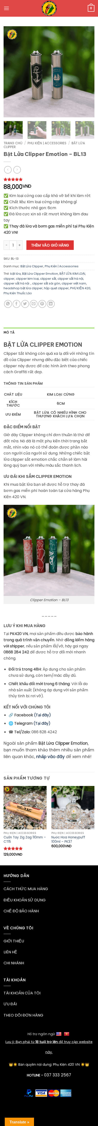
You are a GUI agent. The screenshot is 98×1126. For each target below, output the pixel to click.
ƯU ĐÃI (10, 1004)
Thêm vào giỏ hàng (50, 245)
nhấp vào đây (50, 756)
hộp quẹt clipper (56, 288)
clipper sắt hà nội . (17, 283)
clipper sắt (48, 279)
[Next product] (7, 169)
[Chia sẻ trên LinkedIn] (51, 304)
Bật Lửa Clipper (31, 266)
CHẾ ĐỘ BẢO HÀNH (21, 911)
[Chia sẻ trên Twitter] (25, 304)
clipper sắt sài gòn (46, 283)
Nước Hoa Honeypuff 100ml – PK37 (68, 839)
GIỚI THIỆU (14, 941)
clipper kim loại (27, 279)
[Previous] (11, 72)
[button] (6, 8)
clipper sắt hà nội (70, 279)
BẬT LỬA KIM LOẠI (72, 274)
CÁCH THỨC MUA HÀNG (26, 889)
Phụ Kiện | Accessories (47, 143)
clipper (9, 279)
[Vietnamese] (67, 1034)
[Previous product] (17, 169)
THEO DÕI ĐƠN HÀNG (23, 1015)
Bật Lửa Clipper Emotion (40, 274)
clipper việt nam (74, 283)
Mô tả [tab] (9, 332)
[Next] (86, 72)
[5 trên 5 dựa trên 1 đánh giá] (49, 179)
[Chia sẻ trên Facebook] (16, 304)
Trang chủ (13, 143)
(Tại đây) (42, 715)
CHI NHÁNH (14, 963)
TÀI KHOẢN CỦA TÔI (22, 993)
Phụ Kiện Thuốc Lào (18, 293)
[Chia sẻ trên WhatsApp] (8, 304)
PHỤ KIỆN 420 (80, 288)
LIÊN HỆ (10, 952)
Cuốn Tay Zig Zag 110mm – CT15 (25, 839)
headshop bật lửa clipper (23, 288)
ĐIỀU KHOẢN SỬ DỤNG (25, 900)
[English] (59, 1034)
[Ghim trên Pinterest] (42, 304)
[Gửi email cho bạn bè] (34, 304)
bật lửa (15, 274)
